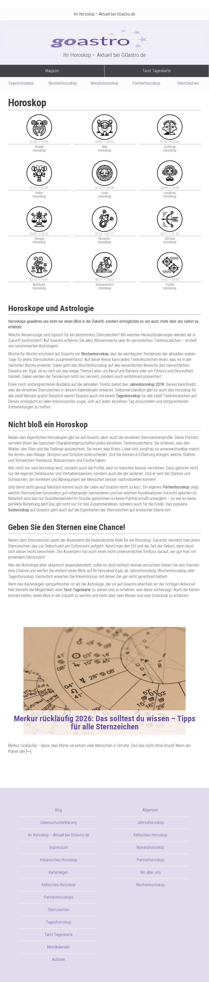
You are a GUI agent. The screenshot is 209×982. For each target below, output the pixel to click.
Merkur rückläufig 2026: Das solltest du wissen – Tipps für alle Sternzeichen (104, 722)
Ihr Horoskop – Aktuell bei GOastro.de (104, 14)
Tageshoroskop (21, 83)
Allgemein (150, 810)
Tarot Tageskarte (156, 70)
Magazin (52, 70)
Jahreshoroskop (150, 822)
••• (29, 751)
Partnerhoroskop (146, 83)
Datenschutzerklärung (59, 822)
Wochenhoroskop (62, 83)
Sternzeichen (188, 83)
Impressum (58, 847)
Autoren (58, 959)
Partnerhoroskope (58, 897)
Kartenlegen (58, 872)
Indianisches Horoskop (58, 859)
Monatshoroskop (104, 83)
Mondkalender (58, 947)
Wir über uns (150, 872)
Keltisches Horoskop (58, 884)
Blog (58, 810)
